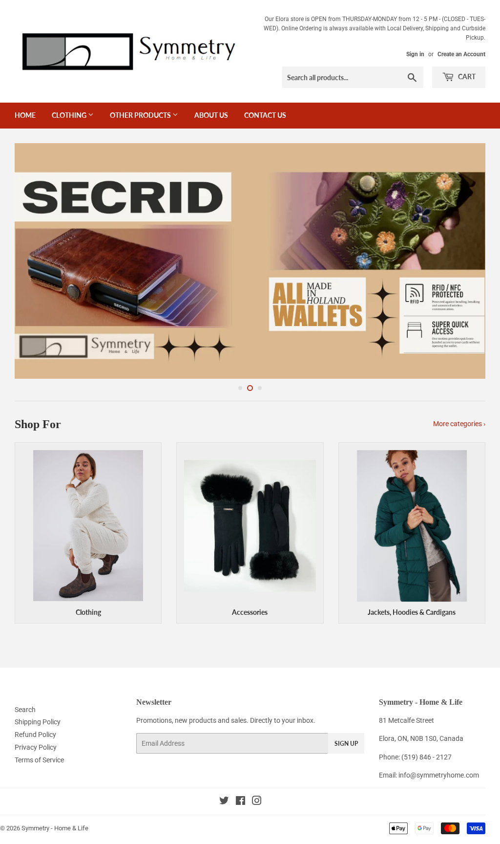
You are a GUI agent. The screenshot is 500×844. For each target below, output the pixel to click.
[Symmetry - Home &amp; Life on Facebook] (240, 802)
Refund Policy (35, 734)
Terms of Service (39, 760)
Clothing (70, 115)
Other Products (141, 115)
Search (25, 710)
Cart (466, 76)
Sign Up (346, 743)
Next (469, 261)
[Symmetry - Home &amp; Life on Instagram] (257, 802)
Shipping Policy (38, 722)
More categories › (459, 424)
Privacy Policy (36, 747)
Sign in (415, 54)
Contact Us (265, 115)
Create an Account (461, 54)
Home (25, 115)
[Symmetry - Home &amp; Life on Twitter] (224, 802)
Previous (31, 261)
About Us (211, 115)
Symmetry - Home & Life (54, 828)
